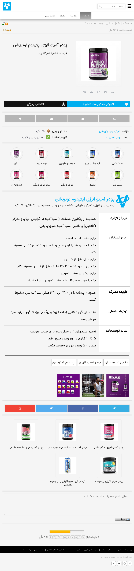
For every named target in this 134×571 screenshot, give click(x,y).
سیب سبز (117, 185)
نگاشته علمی (50, 16)
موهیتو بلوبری (67, 163)
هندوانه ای (17, 185)
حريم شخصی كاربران (90, 550)
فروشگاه (86, 16)
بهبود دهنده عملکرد (93, 23)
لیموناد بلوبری (92, 163)
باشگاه (62, 16)
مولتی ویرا (104, 557)
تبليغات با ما (75, 550)
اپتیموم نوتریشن (109, 131)
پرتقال (92, 185)
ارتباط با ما (128, 550)
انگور (16, 163)
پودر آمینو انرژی (90, 362)
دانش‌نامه (73, 16)
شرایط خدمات (106, 550)
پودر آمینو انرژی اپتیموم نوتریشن (68, 447)
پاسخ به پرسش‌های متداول (56, 550)
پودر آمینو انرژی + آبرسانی (109, 447)
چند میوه (42, 163)
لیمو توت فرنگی (41, 185)
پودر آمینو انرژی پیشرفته (109, 481)
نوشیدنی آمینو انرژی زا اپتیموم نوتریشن (67, 483)
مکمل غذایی (113, 23)
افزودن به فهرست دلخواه (98, 104)
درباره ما (118, 550)
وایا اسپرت (113, 137)
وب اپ (119, 557)
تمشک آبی (117, 163)
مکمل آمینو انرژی (116, 362)
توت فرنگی (67, 185)
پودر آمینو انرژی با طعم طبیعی (26, 447)
